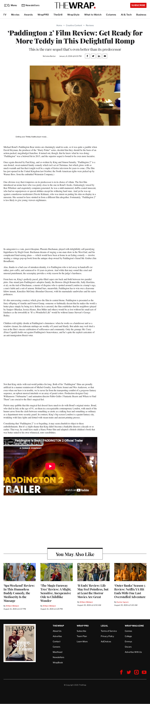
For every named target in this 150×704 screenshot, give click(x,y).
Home (59, 25)
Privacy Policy (107, 636)
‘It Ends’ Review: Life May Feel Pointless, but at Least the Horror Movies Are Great (92, 591)
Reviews (90, 25)
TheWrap (58, 625)
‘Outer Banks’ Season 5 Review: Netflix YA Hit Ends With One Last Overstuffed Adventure (130, 591)
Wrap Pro (83, 625)
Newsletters (32, 5)
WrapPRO (43, 14)
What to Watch (93, 14)
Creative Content (74, 25)
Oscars (128, 646)
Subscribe (138, 5)
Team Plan (82, 636)
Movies (15, 14)
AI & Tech (126, 14)
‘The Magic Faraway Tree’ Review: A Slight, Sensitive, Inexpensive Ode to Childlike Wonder (55, 592)
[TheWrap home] (75, 5)
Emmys (128, 641)
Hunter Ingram (122, 602)
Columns (111, 14)
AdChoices (106, 641)
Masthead (57, 652)
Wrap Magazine (134, 625)
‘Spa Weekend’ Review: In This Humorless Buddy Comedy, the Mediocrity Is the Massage (19, 592)
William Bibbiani (12, 606)
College (128, 636)
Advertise (57, 636)
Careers (56, 646)
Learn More (82, 641)
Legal (104, 625)
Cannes (128, 631)
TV (4, 14)
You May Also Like (75, 554)
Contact (56, 641)
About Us (57, 631)
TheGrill (58, 14)
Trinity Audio (31, 137)
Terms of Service (109, 631)
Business (141, 14)
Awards (28, 14)
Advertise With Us (133, 652)
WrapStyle (73, 14)
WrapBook (58, 662)
